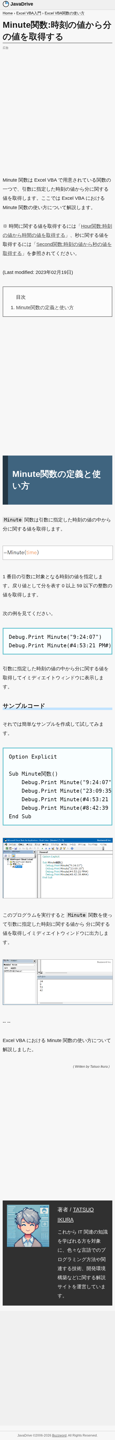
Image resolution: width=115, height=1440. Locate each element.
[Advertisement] (57, 108)
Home (8, 13)
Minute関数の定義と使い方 (45, 307)
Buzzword (59, 1435)
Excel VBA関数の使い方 (65, 13)
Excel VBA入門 (28, 13)
